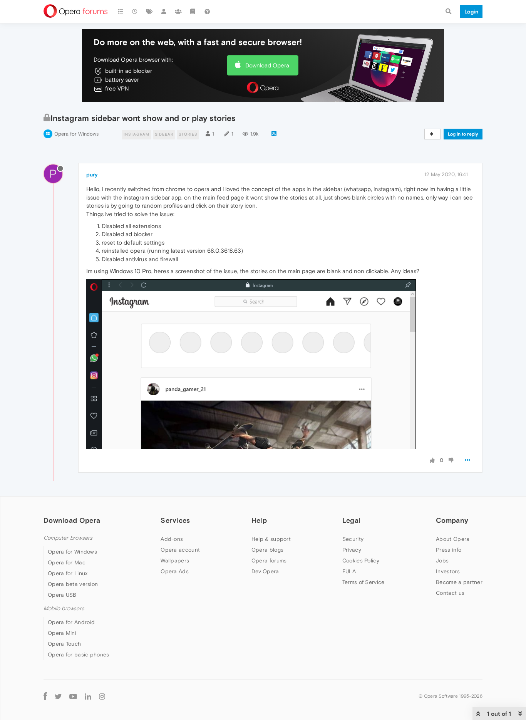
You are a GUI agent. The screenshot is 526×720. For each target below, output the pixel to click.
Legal (351, 520)
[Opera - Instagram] (102, 695)
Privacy (351, 550)
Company (452, 520)
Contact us (450, 593)
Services (175, 520)
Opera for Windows (76, 134)
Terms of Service (363, 582)
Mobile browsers (64, 608)
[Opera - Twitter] (58, 695)
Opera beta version (73, 584)
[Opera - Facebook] (45, 696)
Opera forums (269, 560)
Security (353, 539)
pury (92, 174)
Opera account (180, 550)
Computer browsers (68, 538)
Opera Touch (64, 644)
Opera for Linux (68, 573)
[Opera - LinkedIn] (88, 695)
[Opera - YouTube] (73, 695)
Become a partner (459, 582)
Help (259, 520)
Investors (448, 571)
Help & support (271, 539)
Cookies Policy (360, 560)
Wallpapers (175, 560)
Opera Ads (175, 571)
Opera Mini (62, 633)
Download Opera (267, 65)
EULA (349, 571)
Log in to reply (463, 134)
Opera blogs (267, 550)
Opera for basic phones (78, 654)
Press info (448, 550)
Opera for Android (71, 622)
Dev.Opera (265, 571)
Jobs (442, 560)
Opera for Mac (66, 562)
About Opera (452, 539)
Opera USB (62, 595)
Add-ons (172, 539)
